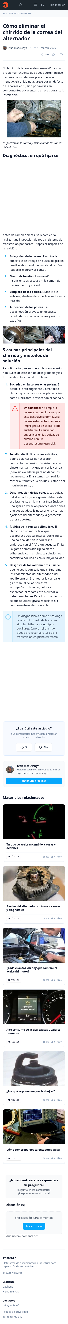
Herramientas (11, 1291)
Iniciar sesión (57, 4)
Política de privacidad (15, 1311)
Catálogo (8, 1286)
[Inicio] (5, 5)
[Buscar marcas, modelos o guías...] (20, 4)
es (42, 4)
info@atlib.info (11, 1305)
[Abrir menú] (35, 4)
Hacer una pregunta (34, 780)
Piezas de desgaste (20, 13)
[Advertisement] (34, 195)
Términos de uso (12, 1316)
